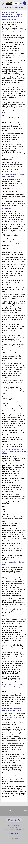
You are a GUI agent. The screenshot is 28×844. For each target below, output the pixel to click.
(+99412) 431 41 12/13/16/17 (14, 825)
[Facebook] (9, 820)
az (21, 3)
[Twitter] (12, 820)
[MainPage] (3, 3)
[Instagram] (19, 820)
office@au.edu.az (14, 827)
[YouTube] (16, 820)
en (24, 3)
